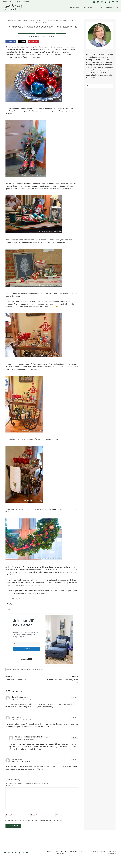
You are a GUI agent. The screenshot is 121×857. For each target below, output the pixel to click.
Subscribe (100, 8)
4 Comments (51, 36)
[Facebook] (98, 1)
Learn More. (91, 77)
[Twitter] (117, 1)
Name (9, 815)
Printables (110, 8)
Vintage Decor (61, 33)
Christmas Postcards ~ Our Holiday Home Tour (62, 679)
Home (5, 1)
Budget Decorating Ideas (33, 20)
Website (59, 815)
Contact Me (48, 851)
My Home (26, 1)
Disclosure (72, 851)
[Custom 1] (105, 1)
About (81, 851)
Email (34, 815)
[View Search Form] (118, 8)
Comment (9, 786)
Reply (75, 697)
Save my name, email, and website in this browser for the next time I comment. (35, 820)
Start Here (74, 8)
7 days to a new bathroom (15, 678)
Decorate (21, 20)
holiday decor (26, 669)
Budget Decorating (12, 669)
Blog (19, 1)
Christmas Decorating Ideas (45, 33)
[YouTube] (113, 1)
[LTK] (16, 852)
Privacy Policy (60, 851)
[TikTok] (109, 1)
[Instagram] (94, 1)
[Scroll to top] (114, 852)
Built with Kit (26, 659)
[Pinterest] (101, 1)
